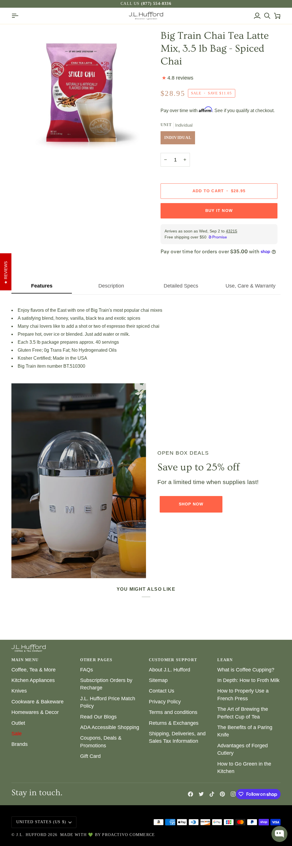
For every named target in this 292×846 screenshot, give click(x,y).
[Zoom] (78, 96)
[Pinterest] (222, 794)
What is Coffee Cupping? (245, 670)
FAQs (86, 670)
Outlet (18, 723)
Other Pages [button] (96, 660)
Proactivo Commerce (128, 835)
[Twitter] (201, 794)
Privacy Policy (165, 702)
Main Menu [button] (24, 660)
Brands (19, 744)
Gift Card (90, 756)
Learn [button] (225, 660)
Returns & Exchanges (173, 723)
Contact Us (161, 691)
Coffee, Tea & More (33, 670)
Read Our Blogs (98, 717)
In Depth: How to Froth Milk (248, 680)
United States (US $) (41, 822)
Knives (19, 691)
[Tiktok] (212, 794)
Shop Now (191, 504)
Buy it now (219, 211)
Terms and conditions (173, 712)
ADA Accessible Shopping (109, 727)
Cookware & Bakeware (37, 702)
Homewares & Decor (35, 712)
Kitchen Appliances (33, 680)
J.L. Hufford (31, 835)
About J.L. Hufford (169, 670)
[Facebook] (190, 794)
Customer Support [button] (173, 660)
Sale (16, 733)
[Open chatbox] (279, 834)
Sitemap (158, 680)
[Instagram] (233, 794)
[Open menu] (16, 16)
